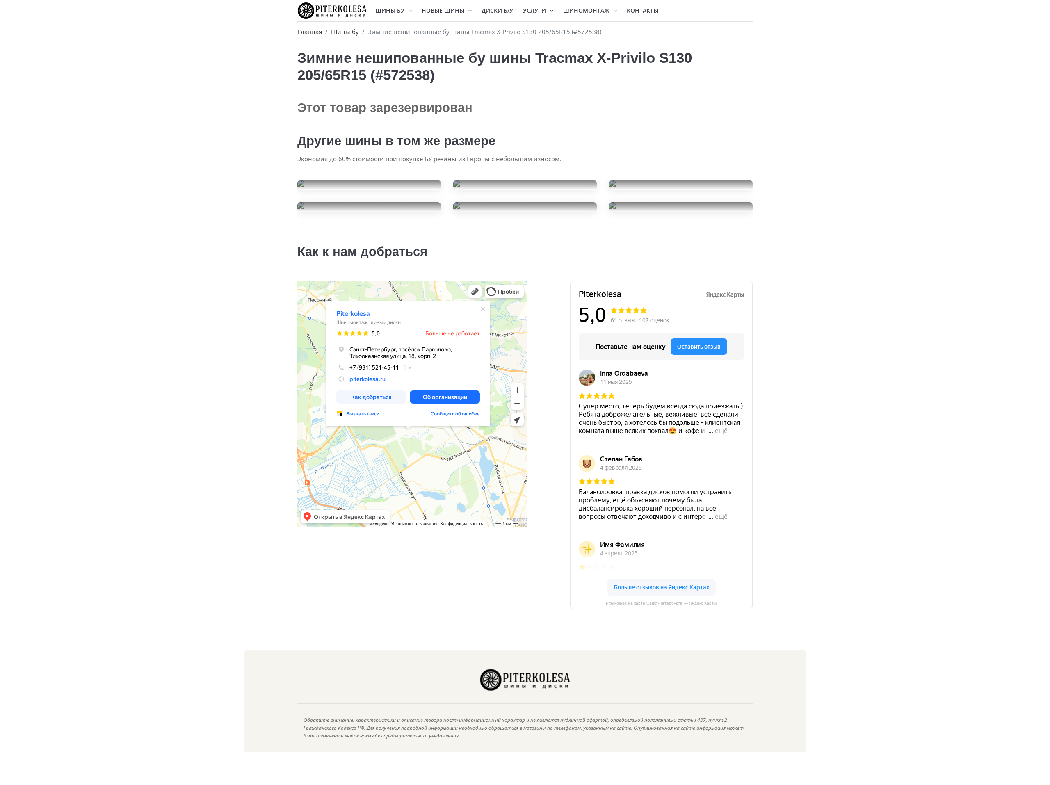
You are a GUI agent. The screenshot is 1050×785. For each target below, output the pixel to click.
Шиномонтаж (587, 10)
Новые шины (444, 10)
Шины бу (345, 31)
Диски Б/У (497, 10)
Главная (309, 31)
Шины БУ (390, 10)
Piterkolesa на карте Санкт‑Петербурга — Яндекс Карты (661, 603)
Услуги (535, 10)
